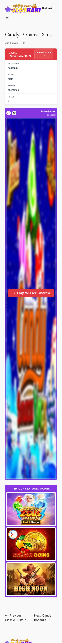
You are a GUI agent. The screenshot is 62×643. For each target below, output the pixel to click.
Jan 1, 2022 (11, 42)
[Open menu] (7, 18)
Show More (44, 52)
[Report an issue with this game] (8, 113)
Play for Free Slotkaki (33, 293)
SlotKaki (47, 8)
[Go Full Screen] (14, 113)
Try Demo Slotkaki (31, 509)
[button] (31, 298)
